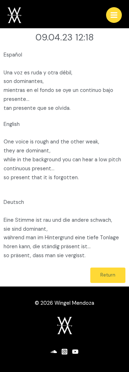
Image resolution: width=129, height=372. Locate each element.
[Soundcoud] (54, 351)
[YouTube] (75, 351)
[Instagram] (64, 351)
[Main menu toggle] (114, 15)
